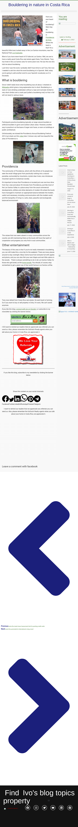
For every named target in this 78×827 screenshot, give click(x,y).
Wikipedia (5, 87)
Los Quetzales (17, 53)
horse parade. (27, 263)
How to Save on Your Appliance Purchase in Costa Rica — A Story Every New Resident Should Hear (71, 178)
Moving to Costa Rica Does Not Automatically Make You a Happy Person (71, 216)
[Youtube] (52, 807)
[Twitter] (44, 807)
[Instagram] (36, 807)
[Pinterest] (69, 807)
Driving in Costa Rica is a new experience (71, 232)
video (22, 136)
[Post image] (62, 172)
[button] (5, 400)
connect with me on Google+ (26, 309)
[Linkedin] (61, 807)
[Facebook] (27, 807)
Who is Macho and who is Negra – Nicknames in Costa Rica (71, 245)
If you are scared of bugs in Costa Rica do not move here (71, 199)
